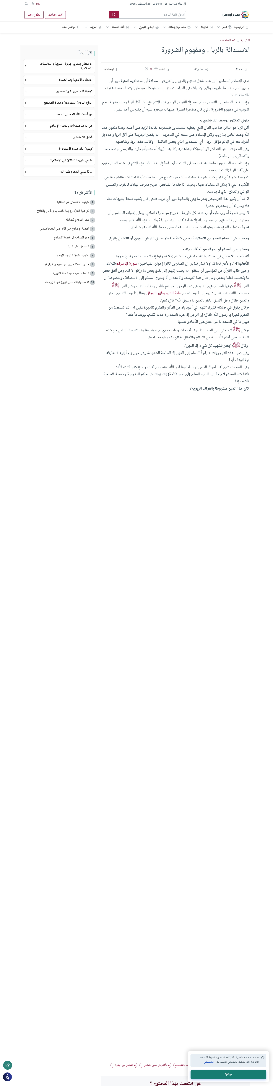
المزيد (93, 27)
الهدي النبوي (146, 27)
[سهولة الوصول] (32, 3)
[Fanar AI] (7, 1077)
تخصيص (209, 1062)
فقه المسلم (118, 27)
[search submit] (114, 14)
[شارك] (7, 1065)
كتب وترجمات (177, 27)
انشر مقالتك (55, 15)
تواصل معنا (68, 27)
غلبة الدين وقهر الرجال (163, 293)
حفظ (239, 69)
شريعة (204, 27)
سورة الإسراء (127, 263)
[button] (156, 69)
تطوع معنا (33, 15)
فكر (224, 27)
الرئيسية (239, 27)
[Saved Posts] (26, 3)
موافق (228, 1074)
